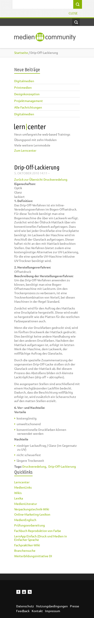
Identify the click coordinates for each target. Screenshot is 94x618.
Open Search (76, 22)
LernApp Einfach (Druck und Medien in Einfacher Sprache (40, 538)
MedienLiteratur (25, 504)
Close (73, 13)
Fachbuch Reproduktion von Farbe (37, 531)
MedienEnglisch (25, 520)
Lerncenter (22, 482)
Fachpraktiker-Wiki (27, 545)
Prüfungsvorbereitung (29, 525)
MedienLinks (23, 487)
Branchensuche (24, 550)
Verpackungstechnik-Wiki (31, 509)
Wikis (18, 493)
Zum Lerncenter (25, 150)
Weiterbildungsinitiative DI (33, 556)
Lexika (18, 498)
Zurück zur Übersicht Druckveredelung (40, 179)
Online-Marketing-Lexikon (32, 514)
